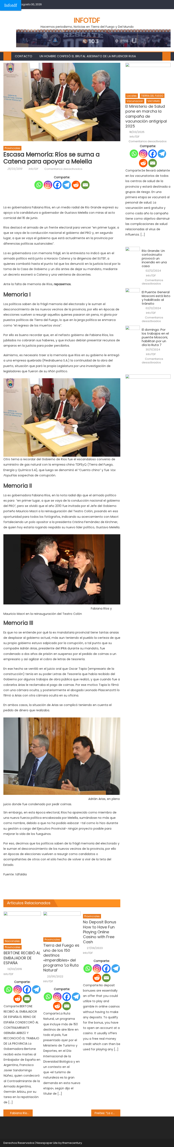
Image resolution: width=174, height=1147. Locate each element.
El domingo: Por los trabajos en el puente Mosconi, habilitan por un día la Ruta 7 (155, 337)
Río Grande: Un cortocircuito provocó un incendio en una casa (154, 258)
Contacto (23, 56)
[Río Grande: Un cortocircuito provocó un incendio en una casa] (132, 252)
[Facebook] (57, 185)
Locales (132, 96)
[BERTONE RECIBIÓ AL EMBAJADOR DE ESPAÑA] (22, 923)
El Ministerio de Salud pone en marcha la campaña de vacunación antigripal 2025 (146, 116)
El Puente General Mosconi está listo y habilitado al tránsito (156, 298)
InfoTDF (33, 169)
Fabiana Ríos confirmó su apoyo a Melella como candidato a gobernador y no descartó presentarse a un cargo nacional (21, 1113)
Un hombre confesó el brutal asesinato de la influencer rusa (87, 56)
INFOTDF (87, 20)
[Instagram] (48, 185)
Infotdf (10, 5)
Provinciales (12, 148)
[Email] (85, 185)
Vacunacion (135, 101)
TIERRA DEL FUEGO (152, 96)
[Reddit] (76, 185)
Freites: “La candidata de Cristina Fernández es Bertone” (108, 1113)
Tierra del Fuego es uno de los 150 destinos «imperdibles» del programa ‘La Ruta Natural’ (61, 958)
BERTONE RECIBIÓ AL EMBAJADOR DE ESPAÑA (22, 957)
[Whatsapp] (38, 185)
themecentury (72, 1143)
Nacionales (12, 941)
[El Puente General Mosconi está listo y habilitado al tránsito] (132, 293)
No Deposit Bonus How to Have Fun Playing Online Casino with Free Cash (99, 932)
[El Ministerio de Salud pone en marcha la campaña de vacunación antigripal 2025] (148, 77)
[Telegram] (66, 185)
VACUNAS (153, 101)
